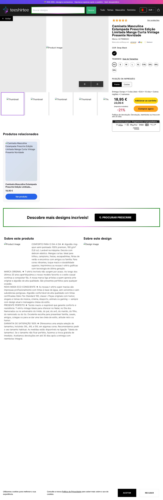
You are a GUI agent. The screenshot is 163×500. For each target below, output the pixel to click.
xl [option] (138, 64)
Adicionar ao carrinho (146, 100)
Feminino (131, 10)
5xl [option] (114, 70)
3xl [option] (150, 64)
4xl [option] (156, 64)
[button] (136, 126)
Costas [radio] (127, 84)
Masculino (120, 10)
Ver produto (21, 196)
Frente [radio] (117, 84)
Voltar (8, 18)
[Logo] (16, 10)
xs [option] (114, 64)
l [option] (132, 64)
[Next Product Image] (97, 84)
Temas (110, 10)
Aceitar (127, 493)
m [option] (126, 64)
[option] (114, 53)
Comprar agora (145, 108)
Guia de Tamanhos (130, 59)
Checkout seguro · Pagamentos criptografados (136, 121)
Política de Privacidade (71, 491)
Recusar (149, 493)
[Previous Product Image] (85, 84)
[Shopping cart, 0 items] (158, 9)
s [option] (120, 64)
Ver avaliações (153, 20)
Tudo (102, 10)
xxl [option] (144, 64)
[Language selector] (143, 9)
